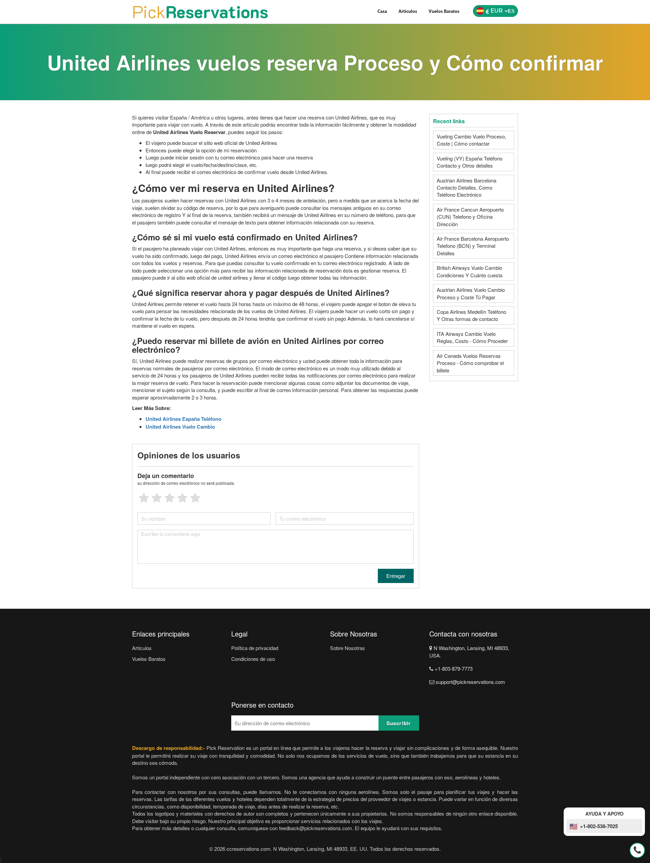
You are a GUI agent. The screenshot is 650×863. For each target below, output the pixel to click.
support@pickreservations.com (469, 681)
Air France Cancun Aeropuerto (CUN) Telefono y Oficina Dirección (470, 217)
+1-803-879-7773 (453, 668)
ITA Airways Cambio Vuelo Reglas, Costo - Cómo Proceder (472, 337)
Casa (382, 11)
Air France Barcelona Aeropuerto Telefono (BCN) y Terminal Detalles (473, 246)
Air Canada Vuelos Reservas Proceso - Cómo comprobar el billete (470, 363)
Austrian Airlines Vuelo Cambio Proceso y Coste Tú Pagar (471, 293)
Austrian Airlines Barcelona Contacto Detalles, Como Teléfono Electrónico (466, 187)
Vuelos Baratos (444, 11)
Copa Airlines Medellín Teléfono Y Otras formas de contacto (471, 315)
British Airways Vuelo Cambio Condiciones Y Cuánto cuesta (469, 271)
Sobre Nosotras (347, 647)
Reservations (200, 12)
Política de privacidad (254, 647)
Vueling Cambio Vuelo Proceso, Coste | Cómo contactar (471, 140)
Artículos (142, 647)
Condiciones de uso (253, 658)
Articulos (407, 11)
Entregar (395, 575)
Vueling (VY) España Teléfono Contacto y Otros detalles (469, 162)
